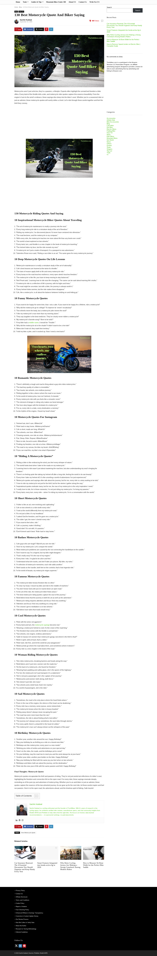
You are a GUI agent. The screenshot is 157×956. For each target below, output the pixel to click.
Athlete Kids (111, 120)
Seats (109, 147)
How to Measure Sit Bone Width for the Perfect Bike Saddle (93, 865)
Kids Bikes (110, 136)
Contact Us (83, 2)
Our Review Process (22, 919)
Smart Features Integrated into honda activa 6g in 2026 (47, 865)
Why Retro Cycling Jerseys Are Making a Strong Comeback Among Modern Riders (70, 866)
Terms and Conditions (22, 900)
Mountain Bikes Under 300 (56, 2)
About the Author (21, 925)
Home (18, 2)
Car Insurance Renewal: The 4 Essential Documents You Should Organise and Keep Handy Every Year (24, 867)
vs (107, 154)
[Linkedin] (17, 820)
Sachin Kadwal (26, 20)
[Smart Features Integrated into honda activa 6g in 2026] (47, 847)
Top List (109, 151)
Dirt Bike (110, 127)
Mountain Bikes (112, 138)
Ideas (109, 134)
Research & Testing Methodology (26, 929)
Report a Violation (21, 906)
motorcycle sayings (42, 625)
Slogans (109, 149)
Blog (20, 7)
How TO (21, 11)
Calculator (110, 125)
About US (72, 2)
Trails (108, 153)
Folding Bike (111, 131)
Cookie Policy (20, 903)
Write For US (94, 2)
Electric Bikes (111, 129)
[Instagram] (22, 820)
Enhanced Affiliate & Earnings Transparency (29, 913)
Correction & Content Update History (27, 916)
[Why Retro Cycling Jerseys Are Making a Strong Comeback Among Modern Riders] (70, 847)
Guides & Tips (36, 2)
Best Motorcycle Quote (28, 832)
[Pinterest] (24, 946)
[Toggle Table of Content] (35, 796)
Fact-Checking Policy (22, 909)
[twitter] (16, 946)
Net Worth (110, 140)
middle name (33, 322)
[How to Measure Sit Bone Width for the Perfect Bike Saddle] (93, 847)
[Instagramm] (20, 946)
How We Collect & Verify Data (25, 922)
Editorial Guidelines (22, 932)
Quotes (109, 145)
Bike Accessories (113, 122)
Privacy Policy (20, 890)
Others (109, 144)
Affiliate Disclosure (21, 897)
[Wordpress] (20, 820)
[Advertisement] (59, 123)
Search (109, 7)
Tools (25, 2)
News (109, 142)
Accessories (111, 118)
